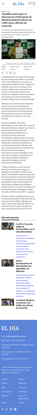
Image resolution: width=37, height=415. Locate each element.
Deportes (5, 396)
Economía (22, 383)
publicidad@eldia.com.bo (16, 336)
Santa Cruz (22, 387)
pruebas (21, 403)
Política (4, 383)
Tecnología (22, 392)
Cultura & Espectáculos (23, 397)
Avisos (4, 403)
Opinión (21, 379)
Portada (5, 379)
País (3, 387)
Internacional (7, 392)
